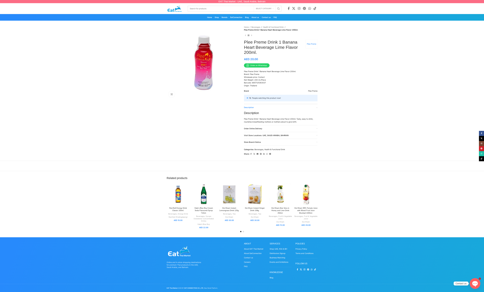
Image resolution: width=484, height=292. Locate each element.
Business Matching (277, 258)
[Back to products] (248, 35)
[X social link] (293, 9)
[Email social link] (257, 154)
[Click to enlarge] (172, 94)
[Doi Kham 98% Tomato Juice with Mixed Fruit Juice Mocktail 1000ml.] (305, 194)
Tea (234, 214)
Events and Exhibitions (279, 262)
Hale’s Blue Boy (204, 224)
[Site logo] (175, 8)
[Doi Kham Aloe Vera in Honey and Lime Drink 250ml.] (280, 194)
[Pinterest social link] (304, 9)
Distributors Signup (277, 253)
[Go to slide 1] (240, 231)
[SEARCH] (278, 9)
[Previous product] (245, 35)
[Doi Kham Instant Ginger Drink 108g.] (254, 194)
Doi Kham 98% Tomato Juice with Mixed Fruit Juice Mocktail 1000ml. (305, 210)
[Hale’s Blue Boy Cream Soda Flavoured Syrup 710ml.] (203, 194)
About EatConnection (253, 253)
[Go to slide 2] (243, 231)
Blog (271, 278)
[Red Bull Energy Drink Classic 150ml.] (178, 194)
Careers (247, 262)
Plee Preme (311, 44)
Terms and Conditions (304, 253)
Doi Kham (229, 217)
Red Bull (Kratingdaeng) (178, 217)
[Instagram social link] (299, 9)
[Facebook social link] (288, 9)
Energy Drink (183, 214)
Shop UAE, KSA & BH (278, 249)
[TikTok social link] (314, 9)
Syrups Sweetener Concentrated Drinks (204, 218)
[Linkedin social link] (263, 154)
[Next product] (251, 35)
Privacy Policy (301, 249)
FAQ (246, 266)
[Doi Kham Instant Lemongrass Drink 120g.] (229, 194)
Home (246, 27)
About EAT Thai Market (253, 249)
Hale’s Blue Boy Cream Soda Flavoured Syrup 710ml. (203, 210)
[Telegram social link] (270, 154)
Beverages (255, 27)
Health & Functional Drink (273, 27)
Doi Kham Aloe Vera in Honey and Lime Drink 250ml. (280, 210)
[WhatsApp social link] (309, 9)
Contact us (248, 258)
